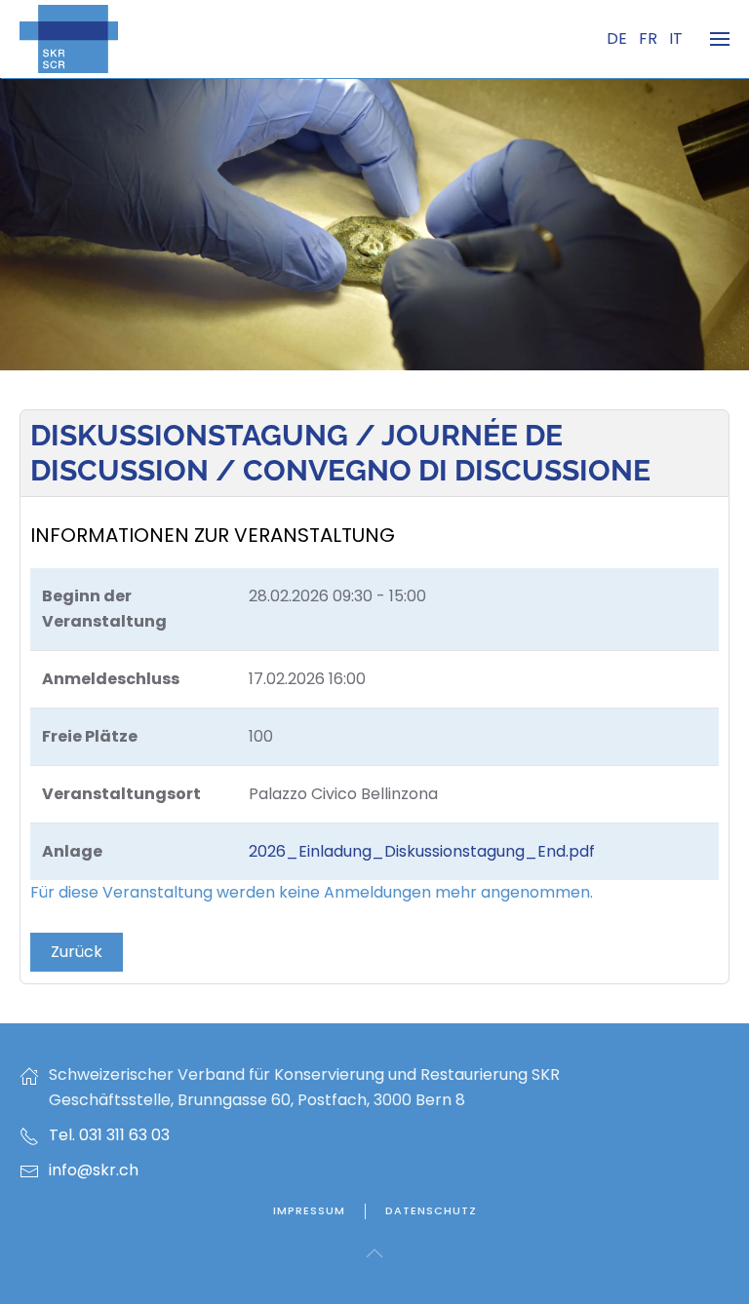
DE (619, 38)
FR (650, 38)
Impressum (309, 1210)
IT (676, 38)
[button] (719, 39)
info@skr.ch (93, 1170)
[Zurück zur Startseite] (69, 39)
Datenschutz (431, 1210)
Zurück (76, 951)
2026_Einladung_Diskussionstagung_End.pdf (422, 851)
